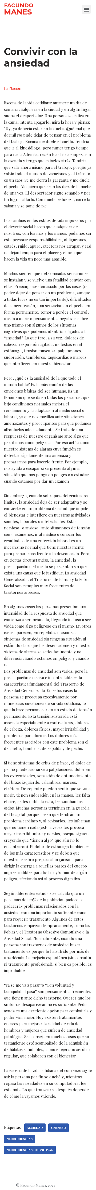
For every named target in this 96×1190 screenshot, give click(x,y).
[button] (86, 9)
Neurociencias (20, 1139)
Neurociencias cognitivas (30, 1150)
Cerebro (58, 1128)
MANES (18, 11)
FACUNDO (18, 5)
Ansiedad (35, 1128)
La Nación (12, 88)
